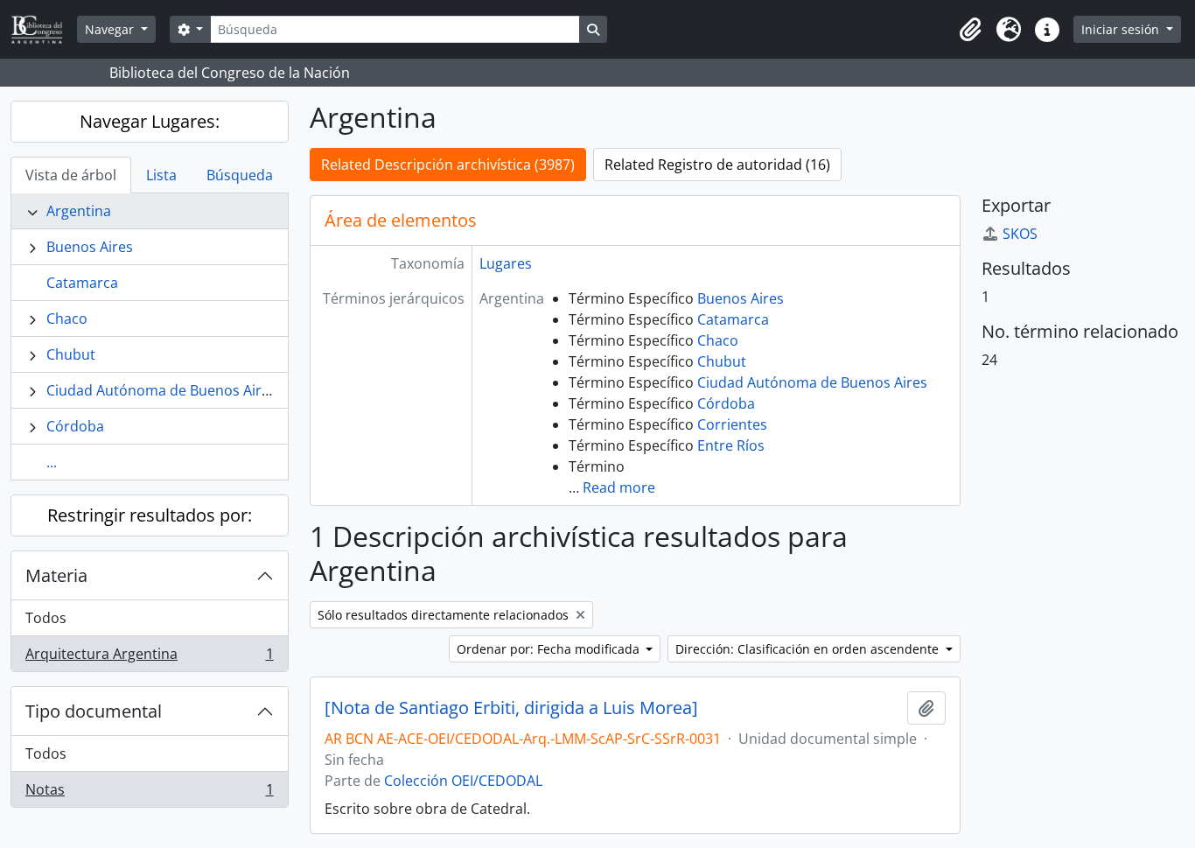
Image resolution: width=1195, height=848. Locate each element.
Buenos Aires (89, 246)
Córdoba (75, 426)
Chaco (66, 318)
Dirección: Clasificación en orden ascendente (808, 649)
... (51, 462)
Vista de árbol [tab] (70, 175)
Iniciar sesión (1122, 29)
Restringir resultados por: (149, 515)
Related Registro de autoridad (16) (717, 164)
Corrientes (732, 424)
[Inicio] (43, 29)
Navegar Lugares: (150, 121)
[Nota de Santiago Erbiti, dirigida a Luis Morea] (511, 707)
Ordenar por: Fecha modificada (550, 649)
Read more (619, 487)
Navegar (111, 29)
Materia (56, 575)
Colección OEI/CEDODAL (463, 780)
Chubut (70, 354)
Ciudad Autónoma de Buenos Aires (161, 390)
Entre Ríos (731, 445)
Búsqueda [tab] (239, 175)
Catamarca (82, 282)
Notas (149, 793)
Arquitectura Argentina (149, 657)
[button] (970, 30)
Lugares (505, 263)
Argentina (78, 211)
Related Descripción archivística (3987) (448, 164)
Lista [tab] (161, 175)
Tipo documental (93, 711)
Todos (45, 617)
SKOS (1020, 233)
